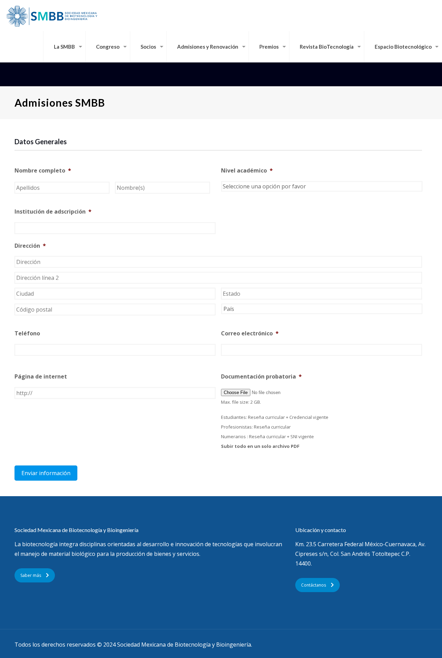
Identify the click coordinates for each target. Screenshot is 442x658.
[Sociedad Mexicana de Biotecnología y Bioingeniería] (52, 15)
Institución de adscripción (53, 211)
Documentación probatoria (261, 376)
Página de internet (41, 376)
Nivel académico (247, 170)
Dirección (30, 245)
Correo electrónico (250, 333)
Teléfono (27, 333)
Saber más (30, 575)
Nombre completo (43, 170)
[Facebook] (402, 644)
